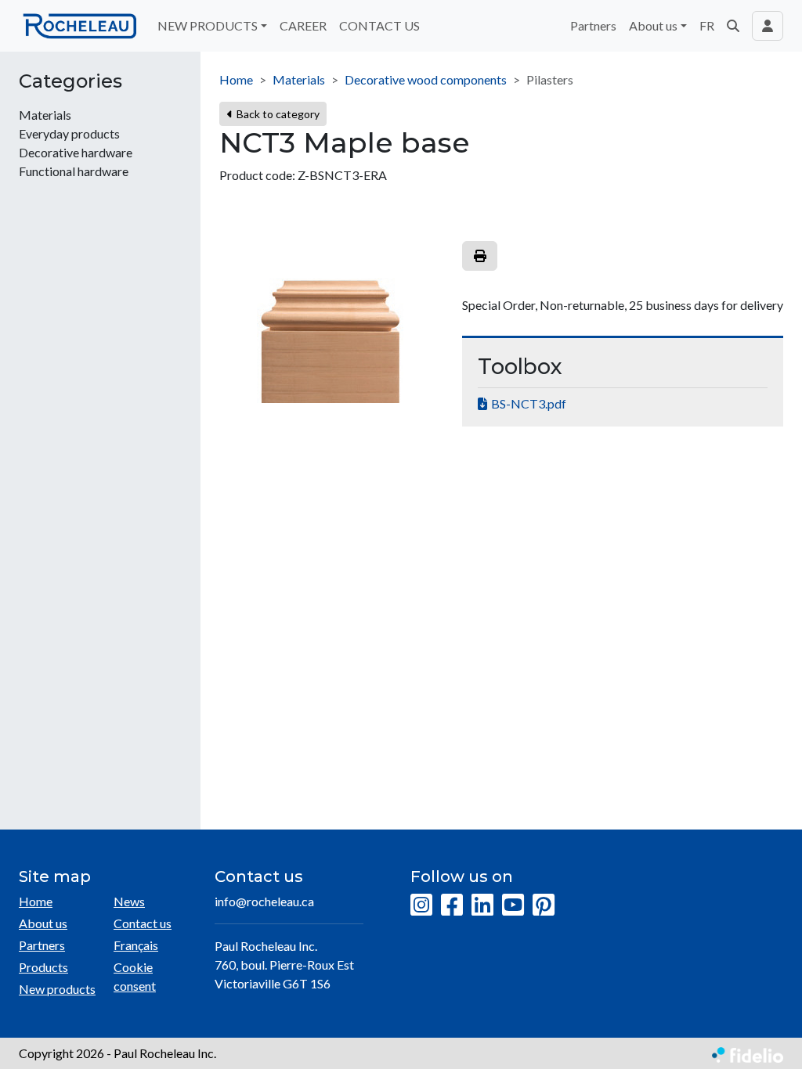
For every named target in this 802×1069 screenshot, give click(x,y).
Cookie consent (135, 976)
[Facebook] (452, 905)
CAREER (303, 25)
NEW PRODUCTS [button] (207, 25)
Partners (593, 25)
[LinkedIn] (482, 905)
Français (136, 945)
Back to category (277, 114)
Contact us (143, 923)
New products (57, 988)
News (129, 901)
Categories (70, 81)
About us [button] (653, 25)
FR (706, 25)
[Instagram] (421, 905)
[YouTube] (513, 905)
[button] (733, 26)
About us (43, 923)
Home (236, 79)
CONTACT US (379, 25)
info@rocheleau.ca (264, 901)
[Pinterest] (544, 905)
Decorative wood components (426, 79)
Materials (299, 79)
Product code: (257, 174)
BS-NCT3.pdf (528, 403)
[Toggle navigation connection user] (767, 26)
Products (43, 966)
